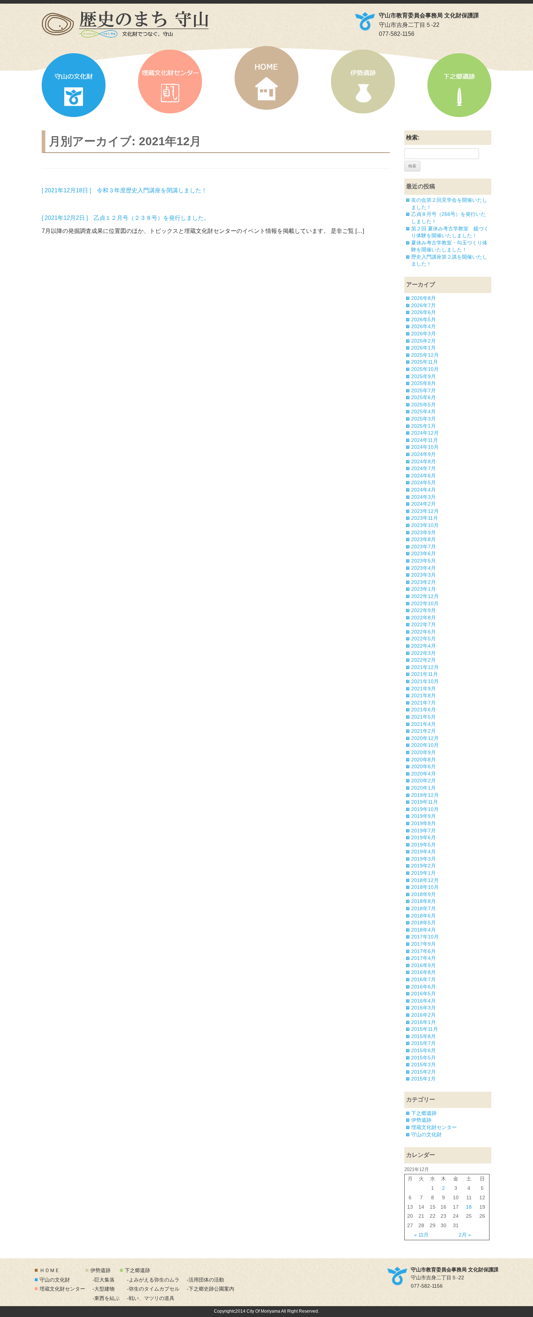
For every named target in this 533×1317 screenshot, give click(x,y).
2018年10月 (425, 887)
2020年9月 (423, 752)
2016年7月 (423, 979)
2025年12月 (425, 355)
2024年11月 (424, 440)
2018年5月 (423, 922)
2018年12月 (425, 880)
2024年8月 (423, 461)
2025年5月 (423, 404)
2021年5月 (423, 717)
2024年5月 (423, 482)
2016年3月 (423, 1008)
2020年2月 (423, 780)
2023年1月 (423, 589)
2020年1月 (423, 788)
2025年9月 (423, 376)
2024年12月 (425, 433)
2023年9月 (423, 532)
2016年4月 (423, 1001)
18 (469, 1207)
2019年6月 (423, 837)
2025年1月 (423, 426)
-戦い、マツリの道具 (150, 1298)
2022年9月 (423, 610)
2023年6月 (423, 553)
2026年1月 (423, 348)
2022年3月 (423, 653)
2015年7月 (423, 1043)
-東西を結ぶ (106, 1298)
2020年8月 (423, 759)
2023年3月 (423, 575)
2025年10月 (425, 369)
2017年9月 (423, 944)
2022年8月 (423, 617)
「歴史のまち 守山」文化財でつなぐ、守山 (125, 24)
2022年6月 (423, 632)
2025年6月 (423, 397)
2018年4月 (423, 930)
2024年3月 (423, 497)
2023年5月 (423, 561)
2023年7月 (423, 546)
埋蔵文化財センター (170, 81)
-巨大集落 (103, 1280)
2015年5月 (423, 1058)
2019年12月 (425, 795)
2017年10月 (425, 937)
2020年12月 (425, 738)
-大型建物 (103, 1289)
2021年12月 (425, 667)
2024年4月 (423, 490)
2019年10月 (425, 809)
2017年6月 (423, 951)
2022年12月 (425, 596)
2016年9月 (423, 965)
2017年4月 (423, 958)
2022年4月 (423, 646)
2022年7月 (423, 624)
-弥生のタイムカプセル (153, 1289)
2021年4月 (423, 724)
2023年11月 (424, 518)
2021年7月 (423, 703)
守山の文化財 (74, 85)
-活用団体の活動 (205, 1280)
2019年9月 (423, 816)
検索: (413, 137)
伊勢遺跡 (363, 81)
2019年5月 (423, 845)
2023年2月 (423, 582)
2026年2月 (423, 341)
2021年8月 (423, 695)
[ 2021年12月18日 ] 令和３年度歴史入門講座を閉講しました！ (124, 190)
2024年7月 (423, 468)
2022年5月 (423, 638)
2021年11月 (424, 674)
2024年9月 (423, 454)
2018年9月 (423, 894)
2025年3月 (423, 419)
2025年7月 (423, 390)
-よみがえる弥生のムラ (153, 1280)
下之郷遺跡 (459, 85)
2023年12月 (425, 511)
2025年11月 (424, 362)
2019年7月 (423, 830)
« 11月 (421, 1235)
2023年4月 (423, 568)
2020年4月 (423, 774)
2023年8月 (423, 539)
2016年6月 (423, 987)
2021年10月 (425, 681)
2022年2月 (423, 660)
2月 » (465, 1235)
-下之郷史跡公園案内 (210, 1289)
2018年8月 (423, 901)
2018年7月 (423, 908)
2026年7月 (423, 305)
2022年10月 (425, 603)
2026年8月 (423, 298)
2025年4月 (423, 411)
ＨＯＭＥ (50, 1270)
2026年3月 (423, 333)
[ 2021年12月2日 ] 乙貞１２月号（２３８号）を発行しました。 (126, 218)
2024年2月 (423, 504)
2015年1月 (423, 1079)
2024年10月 (425, 447)
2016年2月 (423, 1015)
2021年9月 (423, 688)
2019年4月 (423, 851)
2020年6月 (423, 766)
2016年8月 (423, 972)
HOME (266, 78)
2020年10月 (425, 745)
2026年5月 (423, 319)
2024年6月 (423, 475)
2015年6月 (423, 1050)
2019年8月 (423, 823)
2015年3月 (423, 1064)
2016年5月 (423, 993)
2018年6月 (423, 916)
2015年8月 (423, 1036)
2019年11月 (424, 802)
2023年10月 (425, 525)
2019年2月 (423, 866)
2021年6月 (423, 709)
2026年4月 (423, 326)
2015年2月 (423, 1072)
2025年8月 (423, 383)
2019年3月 (423, 859)
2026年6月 (423, 312)
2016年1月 (423, 1022)
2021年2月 (423, 731)
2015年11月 (424, 1029)
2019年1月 (423, 873)
